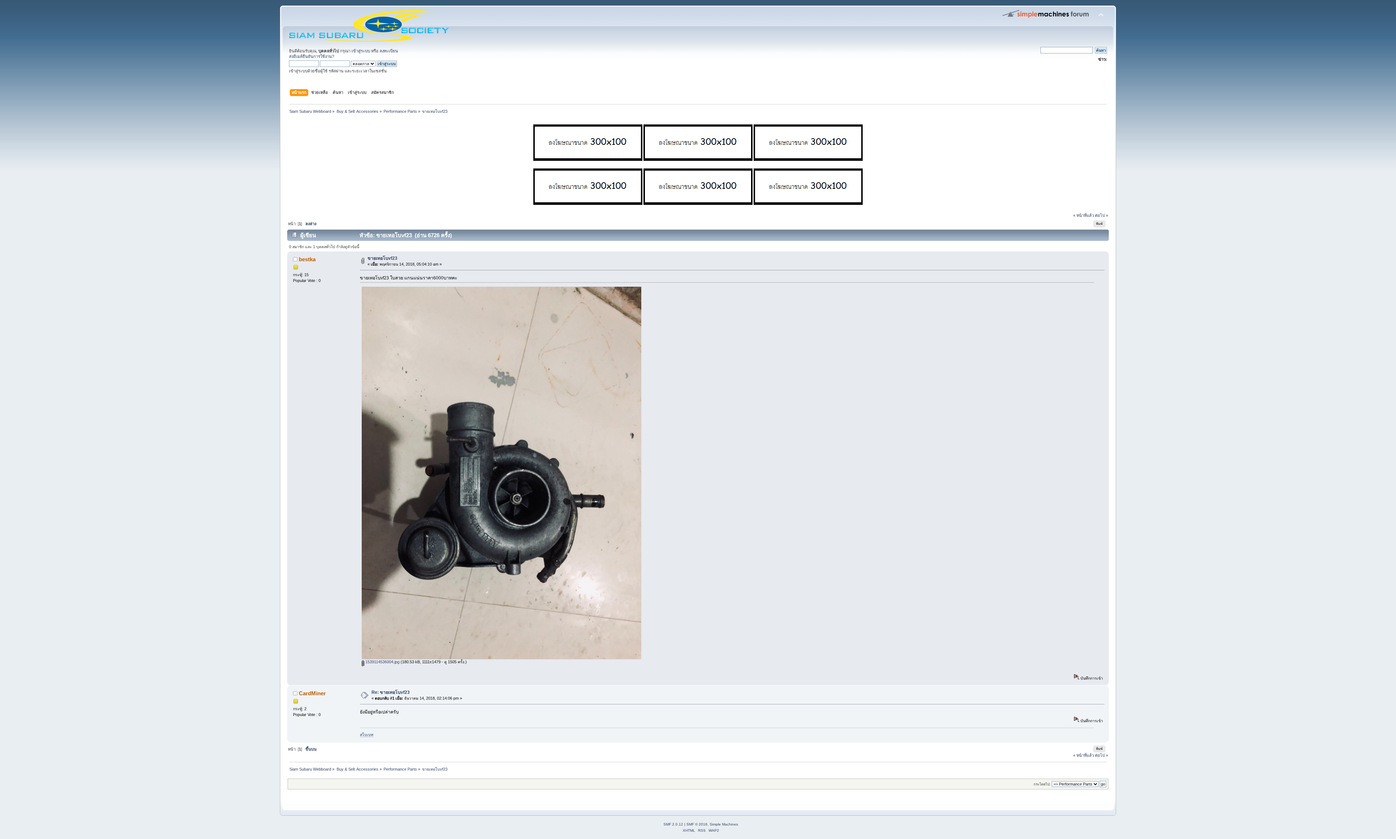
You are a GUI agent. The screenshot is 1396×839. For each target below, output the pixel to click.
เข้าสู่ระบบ (361, 51)
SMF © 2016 (696, 824)
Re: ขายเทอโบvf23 (391, 692)
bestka (307, 259)
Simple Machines (724, 824)
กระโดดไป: (1042, 784)
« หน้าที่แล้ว (1083, 215)
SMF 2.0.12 (673, 824)
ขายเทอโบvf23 (382, 258)
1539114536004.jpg (382, 662)
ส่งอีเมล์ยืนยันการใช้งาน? (311, 56)
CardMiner (312, 693)
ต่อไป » (1101, 215)
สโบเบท (366, 734)
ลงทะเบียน (389, 51)
